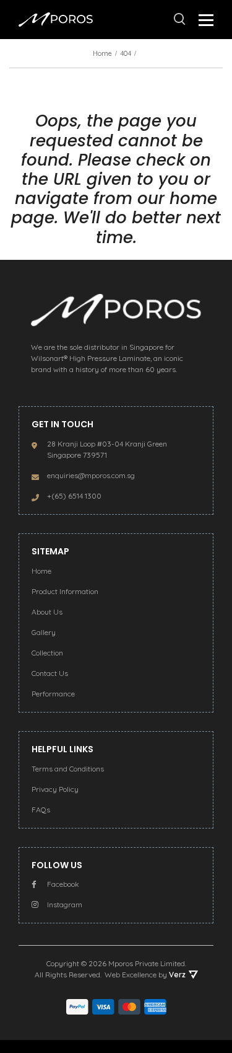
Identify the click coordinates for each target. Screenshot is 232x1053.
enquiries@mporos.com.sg (91, 475)
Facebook (63, 884)
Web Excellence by (145, 974)
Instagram (64, 904)
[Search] (180, 19)
